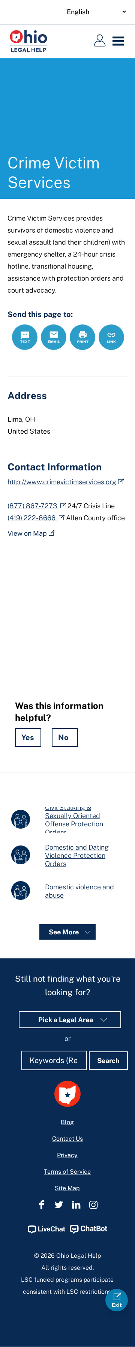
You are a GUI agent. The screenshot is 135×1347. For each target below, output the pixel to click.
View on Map (27, 533)
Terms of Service (67, 1171)
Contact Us (67, 1138)
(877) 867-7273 (33, 506)
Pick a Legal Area (66, 1020)
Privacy (67, 1155)
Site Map (67, 1188)
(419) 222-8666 (32, 518)
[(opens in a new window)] (46, 1231)
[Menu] (120, 41)
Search (108, 1061)
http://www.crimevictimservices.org (62, 482)
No (63, 737)
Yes (27, 737)
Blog (67, 1122)
